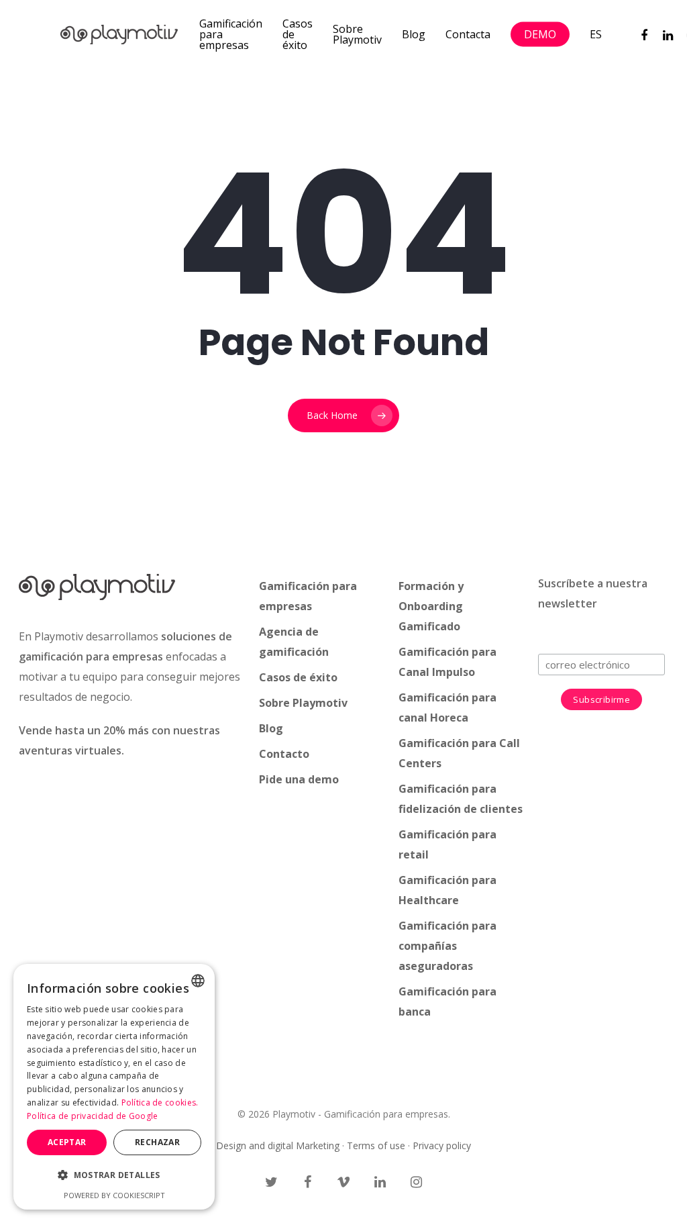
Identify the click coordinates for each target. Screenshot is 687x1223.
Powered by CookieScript (114, 1195)
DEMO (540, 34)
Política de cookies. (160, 1102)
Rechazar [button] (157, 1142)
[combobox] (198, 980)
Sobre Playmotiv (357, 34)
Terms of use (376, 1145)
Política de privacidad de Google (92, 1116)
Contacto (284, 753)
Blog (413, 34)
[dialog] (114, 1087)
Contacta (467, 34)
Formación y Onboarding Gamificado (431, 606)
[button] (114, 1175)
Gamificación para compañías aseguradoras (447, 945)
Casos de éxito (297, 34)
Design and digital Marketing (277, 1145)
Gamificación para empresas (230, 34)
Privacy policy (442, 1145)
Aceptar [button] (67, 1142)
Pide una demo (299, 779)
